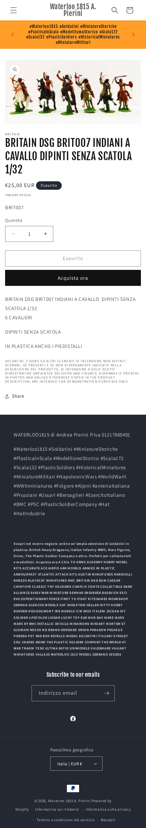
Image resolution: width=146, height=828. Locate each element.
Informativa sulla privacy (108, 809)
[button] (13, 10)
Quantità (13, 220)
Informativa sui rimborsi (57, 809)
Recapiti (108, 819)
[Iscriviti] (106, 693)
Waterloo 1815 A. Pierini (69, 800)
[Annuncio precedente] (12, 34)
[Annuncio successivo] (133, 34)
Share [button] (18, 396)
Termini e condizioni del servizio (65, 819)
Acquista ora (73, 278)
